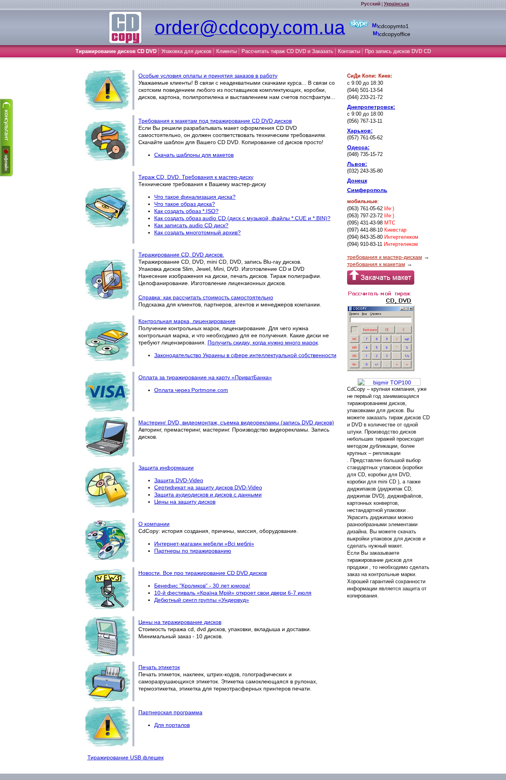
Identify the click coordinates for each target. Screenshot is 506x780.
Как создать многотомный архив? (197, 232)
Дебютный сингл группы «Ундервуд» (201, 600)
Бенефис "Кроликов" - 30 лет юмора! (202, 585)
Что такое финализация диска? (195, 197)
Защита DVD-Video (178, 480)
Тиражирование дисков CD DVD (116, 51)
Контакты (349, 51)
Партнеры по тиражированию (192, 551)
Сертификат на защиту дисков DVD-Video (208, 487)
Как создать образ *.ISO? (186, 211)
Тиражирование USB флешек (125, 757)
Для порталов (172, 725)
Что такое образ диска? (184, 204)
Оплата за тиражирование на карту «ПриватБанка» (205, 377)
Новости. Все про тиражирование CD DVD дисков (202, 573)
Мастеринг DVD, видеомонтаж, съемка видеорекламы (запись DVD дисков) (236, 422)
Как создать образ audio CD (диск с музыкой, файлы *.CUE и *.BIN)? (242, 218)
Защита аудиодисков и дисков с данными (208, 494)
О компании (154, 524)
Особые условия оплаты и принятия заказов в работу (208, 75)
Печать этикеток (159, 667)
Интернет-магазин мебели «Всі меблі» (204, 543)
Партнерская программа (170, 712)
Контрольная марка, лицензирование (187, 321)
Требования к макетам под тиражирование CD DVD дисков (215, 121)
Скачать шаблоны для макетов (194, 155)
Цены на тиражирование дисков (179, 622)
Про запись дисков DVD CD (398, 51)
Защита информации (166, 467)
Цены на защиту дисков (184, 501)
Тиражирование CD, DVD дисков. (181, 254)
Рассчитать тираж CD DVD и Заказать (287, 51)
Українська (396, 4)
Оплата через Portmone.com (191, 390)
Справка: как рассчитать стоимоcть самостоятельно (205, 297)
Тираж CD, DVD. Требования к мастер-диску (195, 177)
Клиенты (226, 51)
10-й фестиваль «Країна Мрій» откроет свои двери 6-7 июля (233, 593)
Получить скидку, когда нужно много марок (263, 342)
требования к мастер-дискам (384, 257)
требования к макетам (376, 264)
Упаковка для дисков (186, 51)
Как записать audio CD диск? (191, 225)
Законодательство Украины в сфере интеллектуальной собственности (245, 355)
